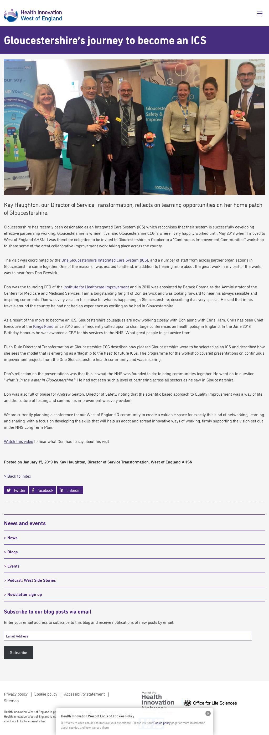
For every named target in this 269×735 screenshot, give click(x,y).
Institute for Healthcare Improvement (96, 286)
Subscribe (18, 652)
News (12, 537)
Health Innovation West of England (33, 13)
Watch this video (18, 441)
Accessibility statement (84, 694)
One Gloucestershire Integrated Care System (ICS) (104, 260)
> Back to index (17, 476)
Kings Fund (43, 326)
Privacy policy (16, 694)
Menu (258, 13)
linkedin (72, 490)
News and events (25, 523)
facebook (43, 490)
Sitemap (11, 700)
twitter (18, 490)
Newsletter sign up (24, 594)
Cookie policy (45, 694)
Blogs (12, 551)
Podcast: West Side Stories (31, 580)
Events (13, 566)
